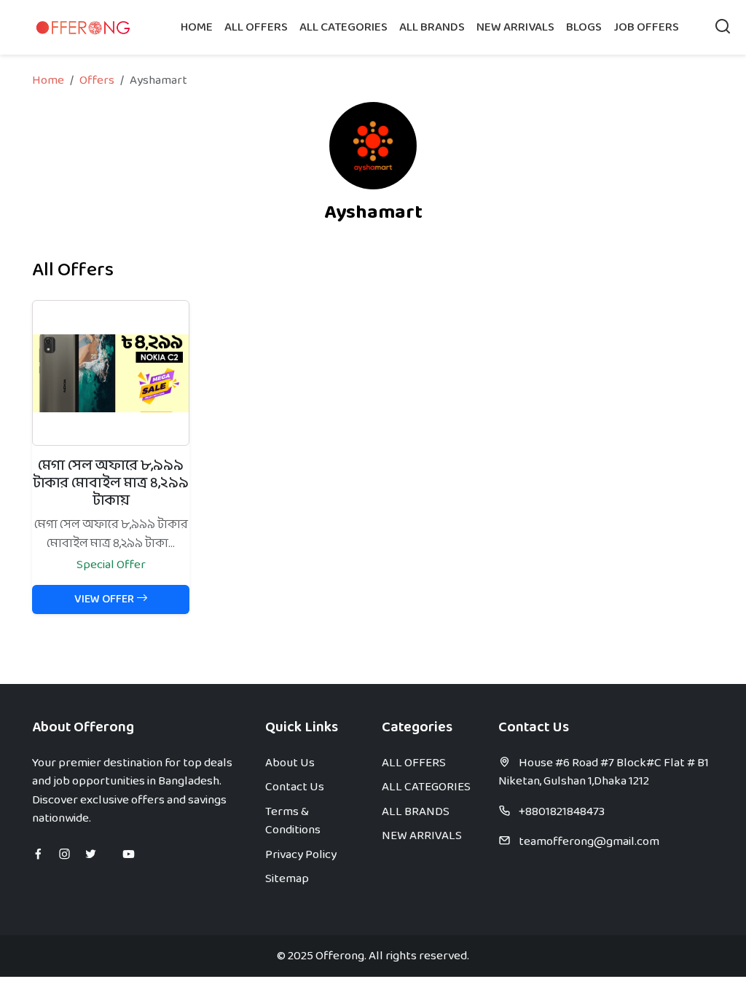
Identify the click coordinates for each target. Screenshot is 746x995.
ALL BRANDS (432, 27)
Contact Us (294, 787)
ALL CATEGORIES (343, 27)
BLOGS (584, 27)
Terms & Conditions (293, 821)
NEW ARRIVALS (515, 27)
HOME (197, 27)
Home (48, 80)
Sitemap (287, 878)
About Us (290, 763)
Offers (96, 80)
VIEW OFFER (105, 599)
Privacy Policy (301, 854)
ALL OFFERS (256, 27)
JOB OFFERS (646, 27)
